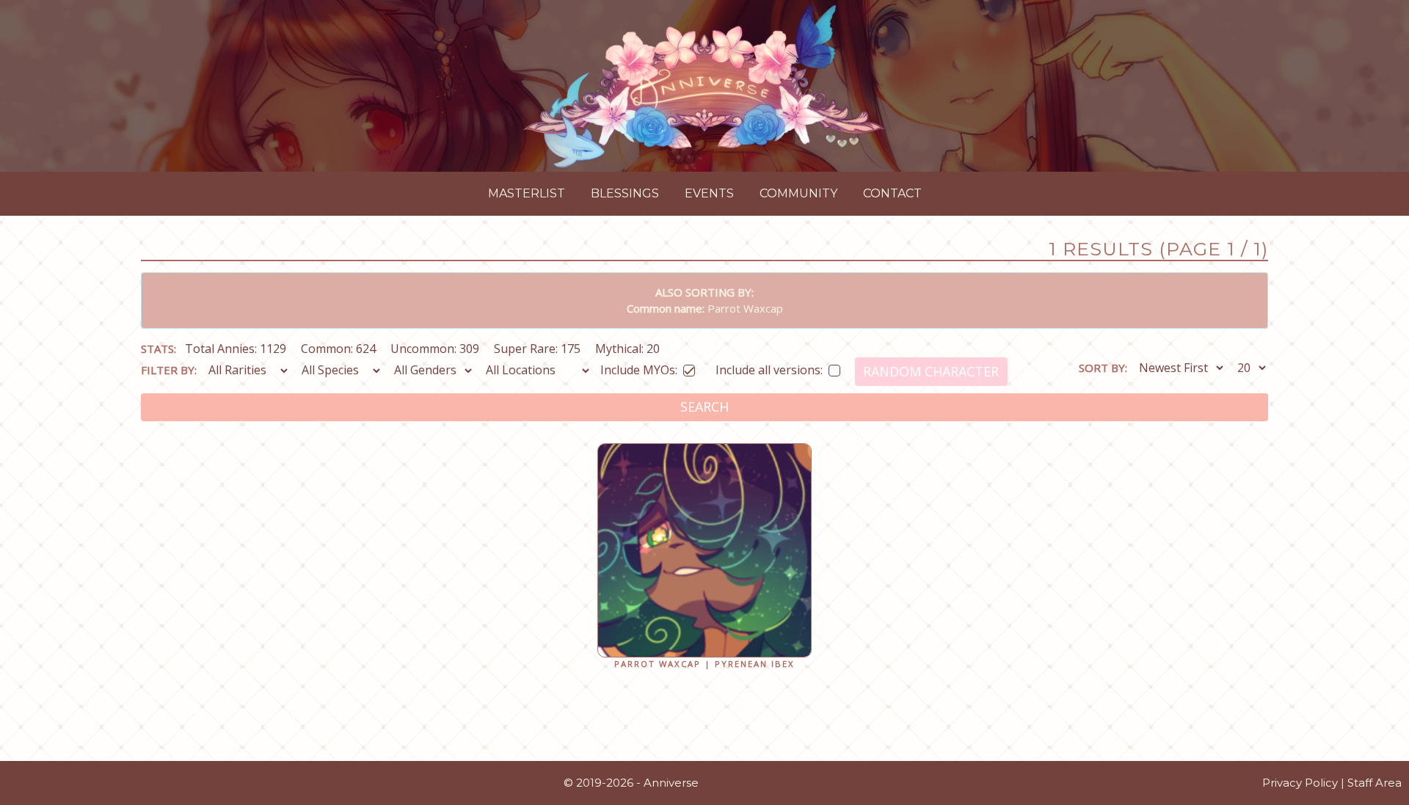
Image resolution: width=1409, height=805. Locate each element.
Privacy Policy (1300, 783)
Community (798, 193)
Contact (892, 193)
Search (704, 406)
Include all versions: (769, 367)
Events (709, 193)
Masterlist (526, 193)
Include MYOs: (638, 367)
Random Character (931, 371)
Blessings (625, 193)
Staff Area (1374, 783)
